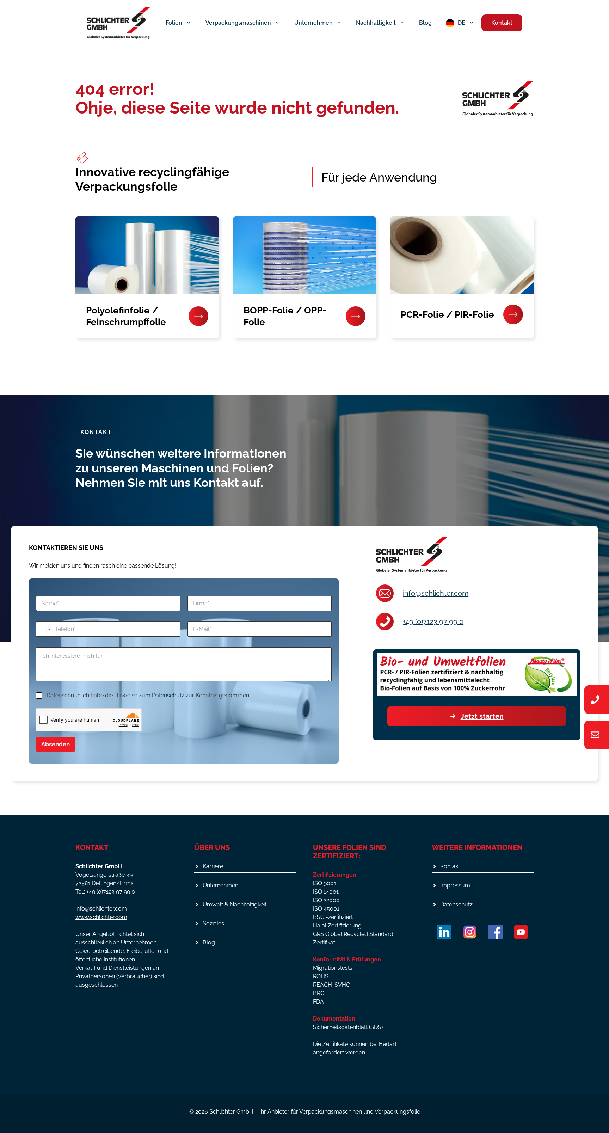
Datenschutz (168, 695)
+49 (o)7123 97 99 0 (433, 621)
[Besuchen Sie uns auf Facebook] (495, 932)
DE (461, 22)
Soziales (213, 923)
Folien (174, 22)
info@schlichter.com (435, 593)
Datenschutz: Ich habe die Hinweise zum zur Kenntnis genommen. (148, 695)
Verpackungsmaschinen (238, 22)
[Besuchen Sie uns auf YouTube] (521, 932)
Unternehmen (313, 22)
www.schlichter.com (101, 917)
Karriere (213, 866)
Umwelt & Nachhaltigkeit (234, 904)
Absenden (55, 744)
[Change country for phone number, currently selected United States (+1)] (44, 629)
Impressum (455, 885)
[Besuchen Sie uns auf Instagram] (469, 932)
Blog (425, 22)
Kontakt (501, 22)
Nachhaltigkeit (376, 22)
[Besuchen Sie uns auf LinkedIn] (444, 932)
